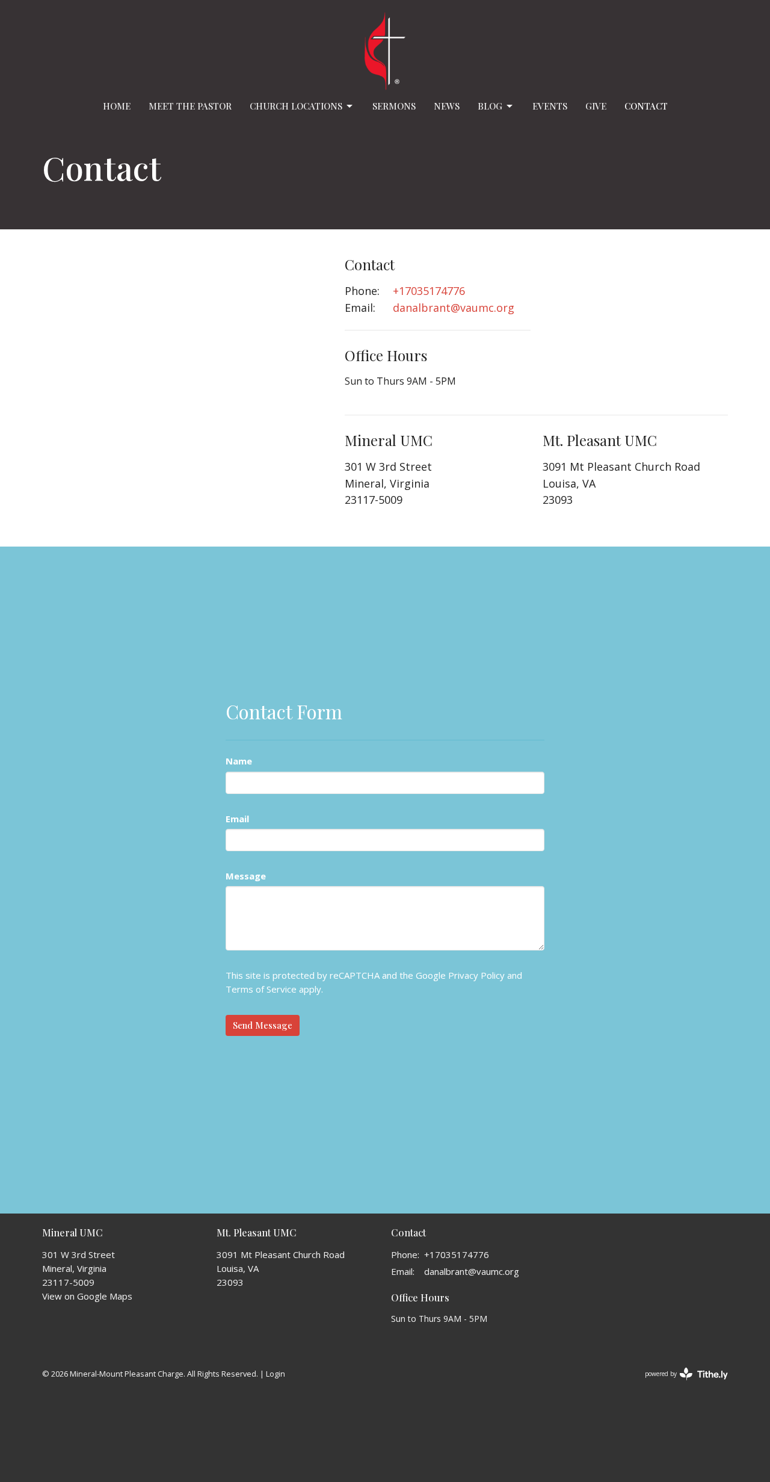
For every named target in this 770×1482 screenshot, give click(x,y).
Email (237, 819)
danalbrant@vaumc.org (453, 307)
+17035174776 (429, 291)
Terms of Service (261, 989)
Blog (490, 106)
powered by (680, 1383)
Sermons (394, 106)
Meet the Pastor (190, 106)
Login (275, 1373)
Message (246, 876)
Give (595, 106)
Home (117, 106)
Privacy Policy (476, 975)
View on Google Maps (87, 1296)
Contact (646, 106)
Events (549, 106)
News (447, 106)
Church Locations (296, 106)
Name (239, 761)
